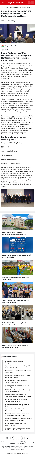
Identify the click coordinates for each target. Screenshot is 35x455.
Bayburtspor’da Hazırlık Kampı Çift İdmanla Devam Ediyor (18, 371)
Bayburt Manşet (15, 2)
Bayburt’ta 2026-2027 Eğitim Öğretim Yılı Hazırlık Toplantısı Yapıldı (17, 386)
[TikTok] (28, 438)
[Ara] (29, 2)
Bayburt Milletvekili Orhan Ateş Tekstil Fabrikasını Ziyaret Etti (16, 381)
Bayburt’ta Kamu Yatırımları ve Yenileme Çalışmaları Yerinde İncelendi (17, 405)
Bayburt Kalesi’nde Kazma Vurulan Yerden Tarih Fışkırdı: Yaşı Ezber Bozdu (18, 429)
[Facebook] (12, 438)
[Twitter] (17, 438)
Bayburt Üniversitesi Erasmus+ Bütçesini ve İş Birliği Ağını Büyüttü (18, 367)
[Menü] (2, 2)
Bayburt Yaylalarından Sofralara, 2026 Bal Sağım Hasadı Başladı (17, 376)
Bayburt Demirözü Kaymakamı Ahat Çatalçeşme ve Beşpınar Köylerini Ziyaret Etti (18, 395)
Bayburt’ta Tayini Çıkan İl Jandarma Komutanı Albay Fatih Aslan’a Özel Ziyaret (18, 419)
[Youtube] (7, 438)
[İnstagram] (23, 438)
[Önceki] (3, 7)
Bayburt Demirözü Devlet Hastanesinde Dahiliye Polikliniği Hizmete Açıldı (17, 414)
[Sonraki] (5, 7)
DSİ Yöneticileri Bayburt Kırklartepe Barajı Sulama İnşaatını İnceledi (17, 390)
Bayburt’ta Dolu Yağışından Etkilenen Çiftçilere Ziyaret (16, 424)
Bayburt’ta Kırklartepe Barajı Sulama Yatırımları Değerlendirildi (16, 400)
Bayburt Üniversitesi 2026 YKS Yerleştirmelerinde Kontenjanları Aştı (16, 362)
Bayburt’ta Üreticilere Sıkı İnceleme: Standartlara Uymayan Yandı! (16, 410)
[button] (32, 2)
